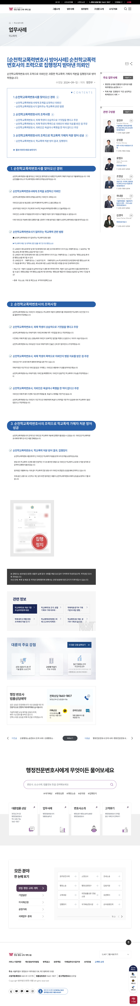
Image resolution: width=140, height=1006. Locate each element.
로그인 (57, 2)
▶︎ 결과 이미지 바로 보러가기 (24, 150)
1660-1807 (100, 2)
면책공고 (46, 962)
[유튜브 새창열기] (27, 991)
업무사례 (70, 9)
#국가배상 (47, 793)
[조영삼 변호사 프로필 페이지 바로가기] (118, 182)
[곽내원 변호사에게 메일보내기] (131, 196)
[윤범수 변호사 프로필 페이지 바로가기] (118, 163)
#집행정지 (92, 793)
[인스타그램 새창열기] (32, 991)
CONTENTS (83, 92)
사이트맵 (87, 962)
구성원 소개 (99, 9)
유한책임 (57, 962)
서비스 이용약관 (15, 962)
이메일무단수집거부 (72, 962)
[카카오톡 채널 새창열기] (21, 991)
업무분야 (84, 9)
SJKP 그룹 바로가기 (110, 954)
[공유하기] (131, 64)
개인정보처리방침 (32, 962)
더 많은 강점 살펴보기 (77, 645)
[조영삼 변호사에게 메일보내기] (131, 176)
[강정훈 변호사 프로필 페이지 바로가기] (118, 145)
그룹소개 (56, 9)
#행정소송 (70, 793)
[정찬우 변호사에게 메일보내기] (131, 120)
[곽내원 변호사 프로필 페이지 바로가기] (118, 201)
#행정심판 (59, 793)
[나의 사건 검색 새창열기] (11, 991)
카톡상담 (133, 983)
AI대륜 (129, 2)
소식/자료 (113, 9)
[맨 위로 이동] (128, 942)
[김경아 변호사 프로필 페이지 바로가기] (118, 221)
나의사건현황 (68, 2)
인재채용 (117, 2)
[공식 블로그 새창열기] (16, 991)
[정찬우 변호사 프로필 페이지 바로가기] (118, 126)
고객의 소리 (81, 2)
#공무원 (81, 793)
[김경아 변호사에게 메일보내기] (131, 215)
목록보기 (70, 738)
